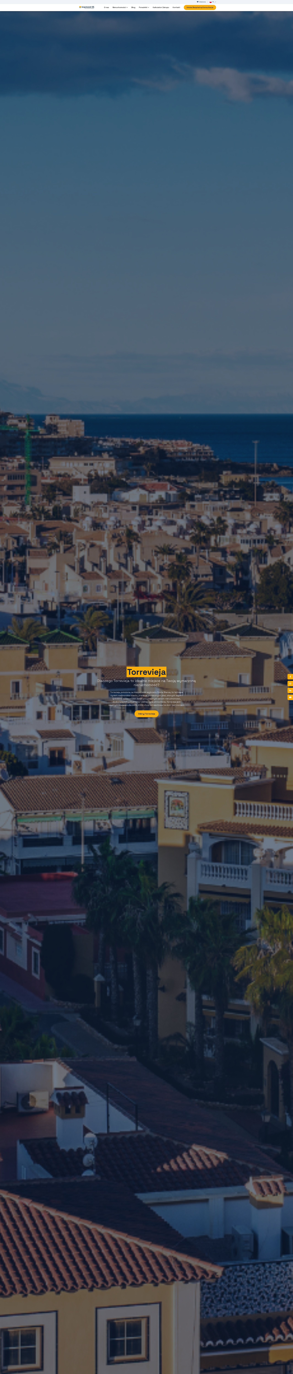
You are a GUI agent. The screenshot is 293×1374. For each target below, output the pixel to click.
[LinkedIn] (290, 690)
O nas (106, 7)
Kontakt (176, 7)
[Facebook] (290, 676)
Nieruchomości (119, 7)
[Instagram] (290, 683)
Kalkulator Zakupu (161, 7)
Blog (133, 7)
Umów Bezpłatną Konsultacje (200, 7)
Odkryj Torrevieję (146, 713)
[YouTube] (290, 697)
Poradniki (143, 7)
